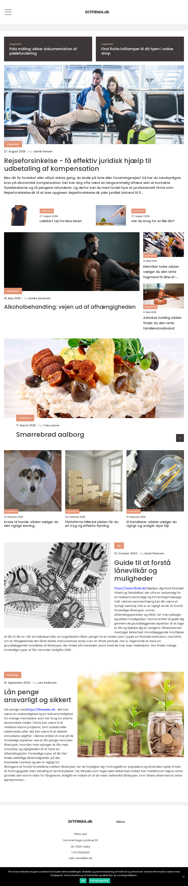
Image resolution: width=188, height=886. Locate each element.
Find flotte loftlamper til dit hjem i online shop (137, 51)
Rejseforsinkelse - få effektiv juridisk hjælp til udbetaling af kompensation (77, 165)
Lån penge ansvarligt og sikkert (37, 696)
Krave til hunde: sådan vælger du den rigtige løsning (31, 524)
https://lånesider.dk (40, 709)
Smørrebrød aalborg (50, 434)
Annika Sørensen (39, 298)
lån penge (12, 674)
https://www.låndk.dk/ (130, 588)
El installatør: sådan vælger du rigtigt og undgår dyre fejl (151, 524)
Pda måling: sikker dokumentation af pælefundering (43, 51)
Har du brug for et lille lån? (153, 221)
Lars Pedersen (47, 682)
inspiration (15, 44)
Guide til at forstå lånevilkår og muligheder (142, 570)
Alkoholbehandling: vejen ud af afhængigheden (70, 307)
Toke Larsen (51, 425)
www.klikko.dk (83, 858)
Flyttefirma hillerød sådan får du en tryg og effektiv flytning (91, 524)
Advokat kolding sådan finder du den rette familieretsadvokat (162, 323)
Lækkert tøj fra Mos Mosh (61, 221)
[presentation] (180, 438)
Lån (119, 545)
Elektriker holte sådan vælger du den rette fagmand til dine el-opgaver (161, 272)
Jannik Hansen (43, 151)
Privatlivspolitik (99, 880)
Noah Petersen (154, 553)
